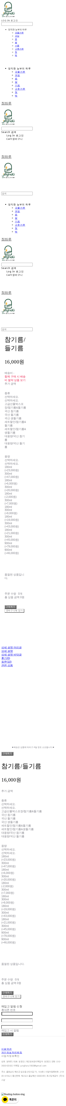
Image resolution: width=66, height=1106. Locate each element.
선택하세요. (12, 396)
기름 (17, 45)
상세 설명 (7, 651)
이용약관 (6, 1049)
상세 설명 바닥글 (11, 654)
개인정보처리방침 (11, 1052)
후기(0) (5, 658)
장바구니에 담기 (11, 996)
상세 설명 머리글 (11, 647)
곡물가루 (19, 32)
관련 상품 (7, 665)
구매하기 (7, 754)
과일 (17, 35)
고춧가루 (19, 48)
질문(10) (6, 661)
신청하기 (7, 1034)
